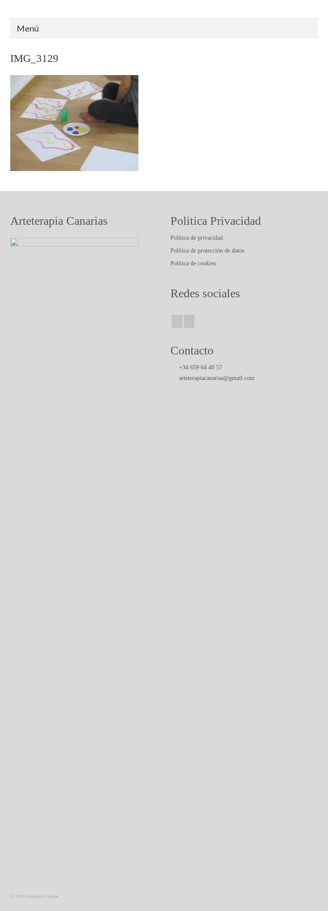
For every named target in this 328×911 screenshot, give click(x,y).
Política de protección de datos (207, 250)
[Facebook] (177, 321)
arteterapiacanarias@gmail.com (216, 378)
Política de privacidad (196, 238)
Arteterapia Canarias (164, 8)
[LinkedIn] (189, 321)
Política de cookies (193, 263)
